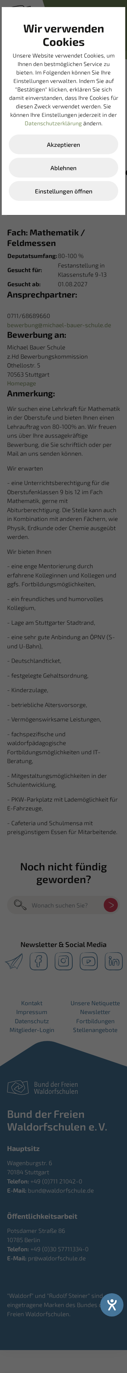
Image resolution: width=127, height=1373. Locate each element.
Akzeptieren (63, 144)
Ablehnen (63, 167)
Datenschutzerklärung (53, 123)
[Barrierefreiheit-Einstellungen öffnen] (111, 1305)
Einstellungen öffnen (63, 190)
